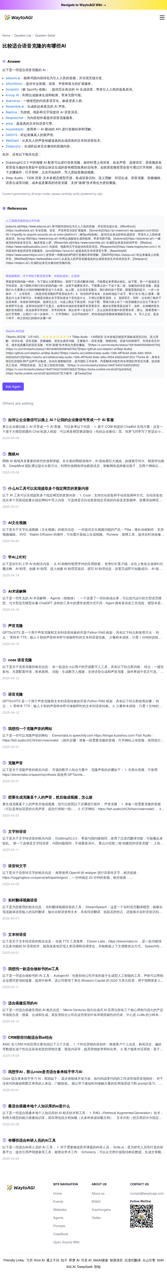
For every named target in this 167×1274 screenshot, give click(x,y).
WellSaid (12, 140)
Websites (60, 1209)
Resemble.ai (15, 106)
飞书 (29, 1260)
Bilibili (96, 1201)
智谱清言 (116, 1260)
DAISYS (11, 135)
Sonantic (12, 89)
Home (6, 35)
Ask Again (13, 386)
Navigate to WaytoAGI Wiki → (83, 4)
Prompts (59, 1225)
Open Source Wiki (66, 1242)
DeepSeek (85, 1266)
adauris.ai (13, 78)
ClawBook (60, 1234)
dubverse (13, 101)
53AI (160, 1260)
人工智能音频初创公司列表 (23, 220)
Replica (11, 112)
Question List (22, 35)
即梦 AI (74, 1260)
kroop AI (12, 95)
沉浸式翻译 (132, 1260)
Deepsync (13, 146)
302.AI (71, 1266)
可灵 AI (86, 1260)
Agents (58, 1217)
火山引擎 (148, 1260)
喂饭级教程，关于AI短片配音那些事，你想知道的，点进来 (43, 276)
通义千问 (52, 1260)
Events (58, 1201)
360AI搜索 (100, 1260)
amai (9, 123)
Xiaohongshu (101, 1209)
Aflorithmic (14, 84)
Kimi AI (39, 1260)
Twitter (96, 1217)
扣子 (64, 1260)
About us (98, 1193)
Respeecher (15, 118)
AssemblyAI (14, 129)
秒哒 (97, 1266)
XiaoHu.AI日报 (15, 331)
